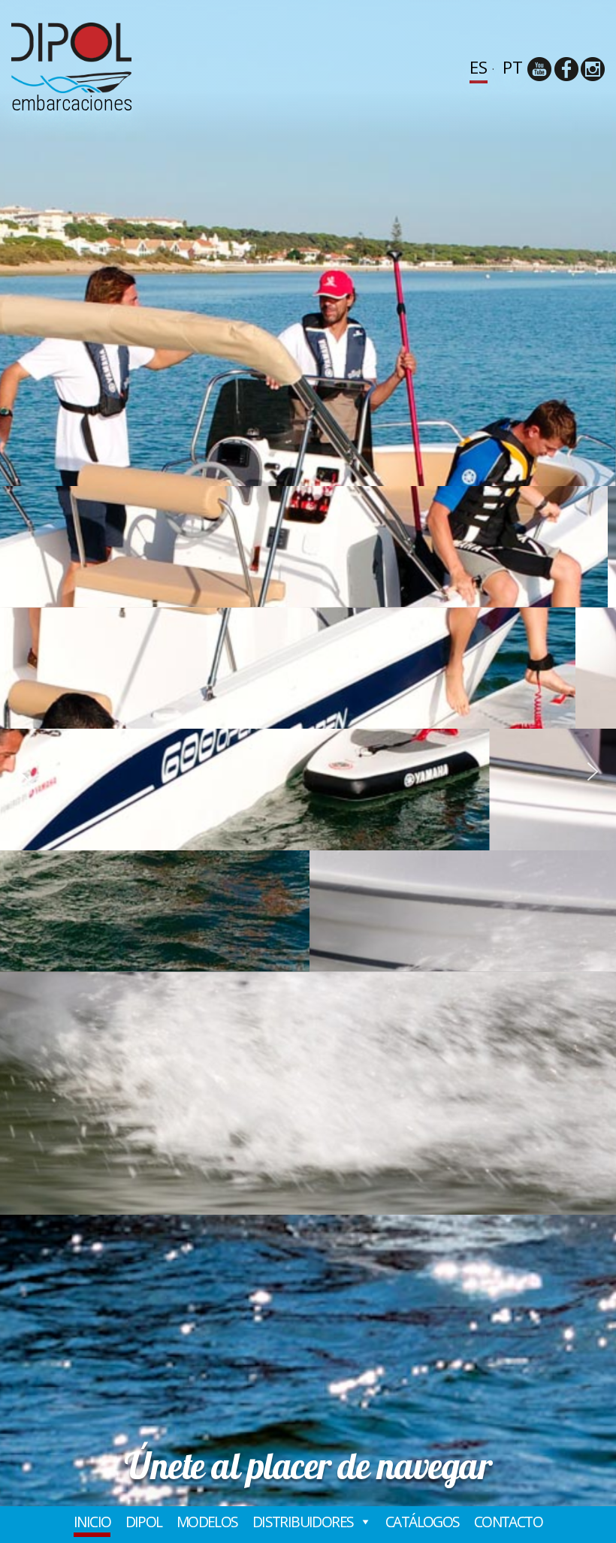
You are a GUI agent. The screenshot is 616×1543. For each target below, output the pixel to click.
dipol (143, 1522)
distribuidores (303, 1522)
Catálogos (422, 1522)
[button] (23, 771)
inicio (92, 1522)
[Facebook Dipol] (566, 69)
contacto (508, 1522)
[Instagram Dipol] (593, 69)
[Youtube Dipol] (539, 69)
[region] (308, 771)
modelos (207, 1522)
